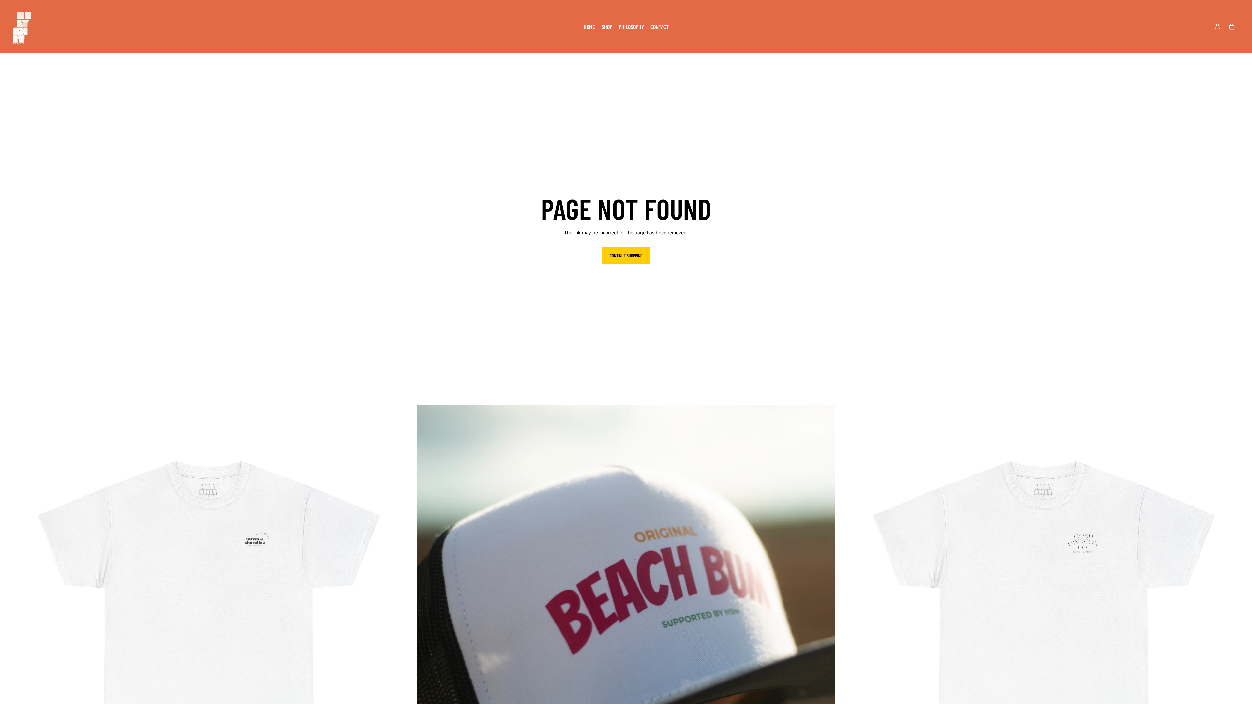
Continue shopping (626, 255)
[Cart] (1232, 27)
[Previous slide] (10, 614)
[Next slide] (407, 614)
